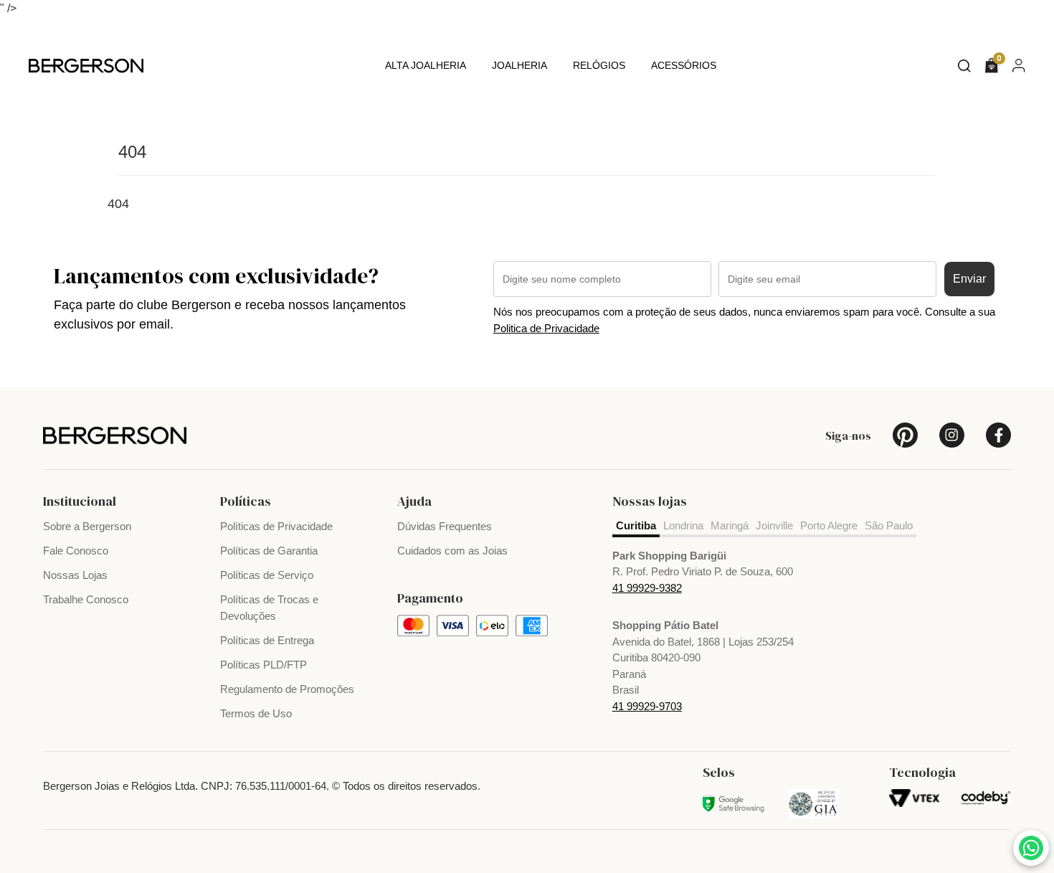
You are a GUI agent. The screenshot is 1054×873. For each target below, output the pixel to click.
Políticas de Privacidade (276, 526)
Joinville (774, 525)
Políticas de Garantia (269, 550)
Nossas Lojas (75, 575)
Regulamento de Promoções (287, 689)
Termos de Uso (256, 713)
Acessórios (683, 65)
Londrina (683, 525)
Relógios (599, 65)
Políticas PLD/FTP (263, 665)
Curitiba (636, 525)
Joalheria (519, 65)
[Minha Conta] (1018, 65)
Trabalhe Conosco (85, 599)
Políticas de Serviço (266, 575)
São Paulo (889, 525)
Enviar (969, 279)
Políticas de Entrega (267, 640)
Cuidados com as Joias (452, 550)
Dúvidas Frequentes (444, 526)
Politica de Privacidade (546, 328)
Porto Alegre (829, 525)
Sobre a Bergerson (87, 526)
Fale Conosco (75, 550)
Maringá (730, 525)
